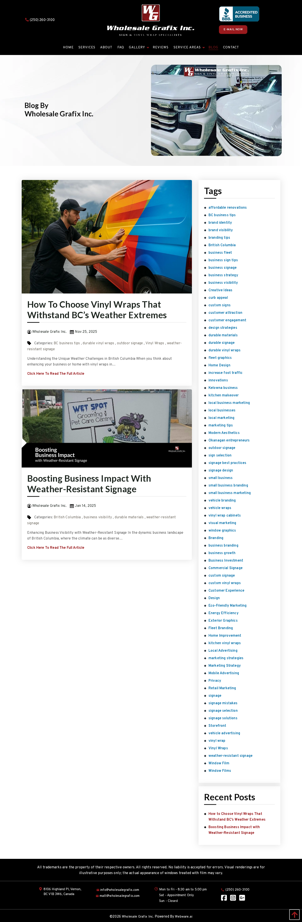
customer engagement (227, 320)
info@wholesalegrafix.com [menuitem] (119, 890)
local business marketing (229, 403)
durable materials (129, 517)
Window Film (218, 763)
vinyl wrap (217, 741)
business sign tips (223, 260)
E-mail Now (233, 29)
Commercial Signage (225, 568)
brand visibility (220, 230)
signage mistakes (223, 703)
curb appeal (218, 298)
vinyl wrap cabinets (224, 515)
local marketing (221, 418)
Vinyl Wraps (154, 343)
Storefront (217, 726)
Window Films (219, 771)
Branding (215, 538)
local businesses (222, 410)
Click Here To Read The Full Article (55, 374)
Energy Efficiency (223, 613)
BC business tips (67, 343)
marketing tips (220, 425)
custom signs (219, 305)
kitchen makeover (223, 395)
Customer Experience (226, 591)
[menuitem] (68, 48)
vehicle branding (222, 500)
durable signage (221, 343)
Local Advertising (222, 651)
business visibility (98, 517)
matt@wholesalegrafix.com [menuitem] (120, 896)
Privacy (214, 681)
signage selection (223, 711)
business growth (221, 553)
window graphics (222, 530)
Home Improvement (224, 636)
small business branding (228, 485)
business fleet (220, 253)
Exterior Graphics (223, 621)
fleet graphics (220, 358)
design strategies (222, 328)
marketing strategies (225, 658)
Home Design (219, 365)
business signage (222, 268)
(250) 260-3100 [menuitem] (237, 890)
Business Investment (225, 561)
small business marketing (229, 493)
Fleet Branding (220, 628)
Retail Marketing (222, 688)
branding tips (219, 238)
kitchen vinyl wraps (224, 643)
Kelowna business (223, 388)
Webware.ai (183, 917)
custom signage (221, 576)
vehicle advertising (224, 733)
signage (214, 696)
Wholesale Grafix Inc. (138, 917)
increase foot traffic (225, 373)
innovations (218, 380)
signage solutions (222, 718)
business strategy (223, 275)
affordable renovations (227, 208)
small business (220, 478)
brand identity (220, 223)
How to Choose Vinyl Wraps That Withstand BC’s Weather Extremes (97, 309)
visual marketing (222, 523)
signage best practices (227, 463)
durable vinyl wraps (98, 343)
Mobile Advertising (223, 673)
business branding (223, 545)
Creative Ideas (220, 290)
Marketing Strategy (224, 666)
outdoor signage (130, 343)
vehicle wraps (219, 508)
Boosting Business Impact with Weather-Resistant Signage (89, 483)
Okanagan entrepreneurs (229, 440)
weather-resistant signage (230, 756)
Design (214, 598)
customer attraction (225, 313)
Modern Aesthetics (224, 433)
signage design (220, 470)
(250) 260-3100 (42, 20)
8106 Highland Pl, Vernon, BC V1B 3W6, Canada (62, 892)
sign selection (219, 455)
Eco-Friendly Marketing (227, 606)
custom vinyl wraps (224, 583)
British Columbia (67, 517)
